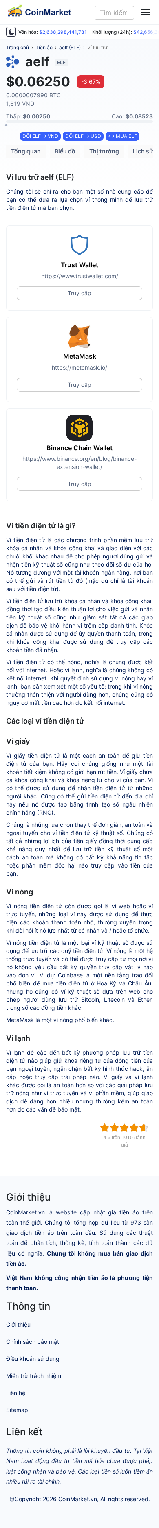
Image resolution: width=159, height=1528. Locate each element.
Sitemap (17, 1409)
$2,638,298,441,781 (63, 32)
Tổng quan (26, 151)
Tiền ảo (44, 47)
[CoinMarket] (36, 12)
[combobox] (114, 13)
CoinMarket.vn (77, 1498)
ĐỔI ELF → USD (83, 136)
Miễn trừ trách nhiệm (33, 1375)
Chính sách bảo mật (32, 1341)
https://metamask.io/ (79, 367)
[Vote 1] (105, 1128)
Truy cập (79, 293)
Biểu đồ (65, 151)
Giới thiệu (18, 1324)
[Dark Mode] (11, 32)
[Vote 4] (134, 1128)
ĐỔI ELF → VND (40, 136)
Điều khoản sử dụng (33, 1358)
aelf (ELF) (70, 47)
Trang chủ (17, 47)
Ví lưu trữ (97, 47)
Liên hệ (15, 1392)
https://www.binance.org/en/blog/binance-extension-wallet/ (79, 462)
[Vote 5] (144, 1128)
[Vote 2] (114, 1128)
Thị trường (104, 151)
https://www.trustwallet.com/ (79, 275)
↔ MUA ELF (122, 136)
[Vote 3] (124, 1128)
